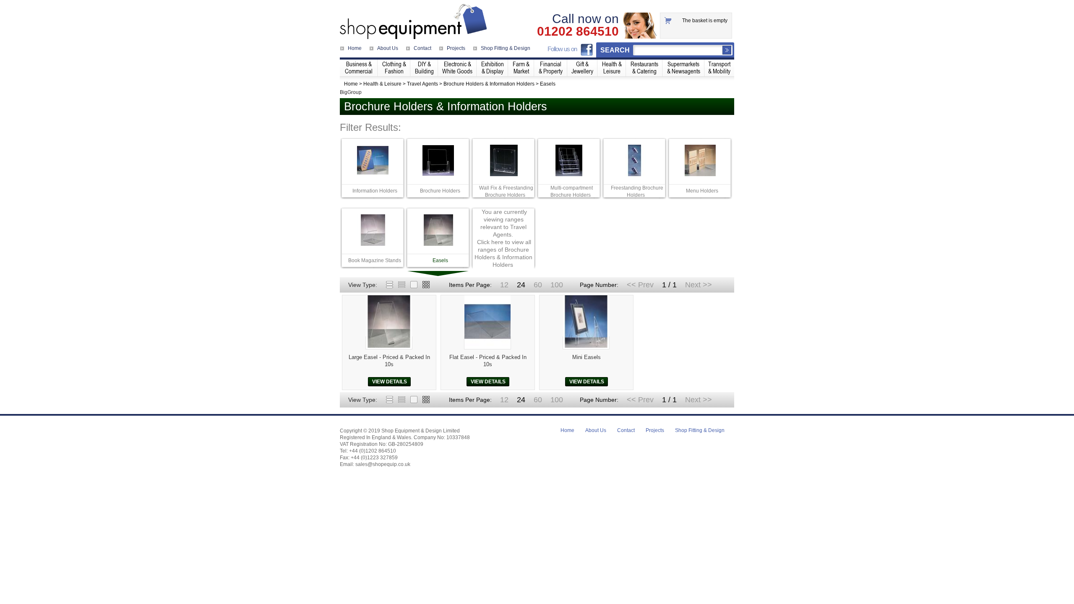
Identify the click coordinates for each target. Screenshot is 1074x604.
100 (556, 285)
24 (521, 285)
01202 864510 (578, 31)
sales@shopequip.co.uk (382, 464)
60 (538, 285)
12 (504, 285)
